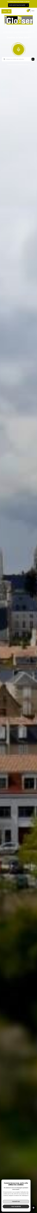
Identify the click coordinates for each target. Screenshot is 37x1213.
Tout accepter (16, 1206)
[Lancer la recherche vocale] (18, 49)
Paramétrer (16, 1201)
